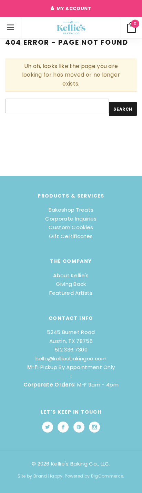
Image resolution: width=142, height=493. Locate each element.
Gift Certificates (71, 236)
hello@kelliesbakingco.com (71, 358)
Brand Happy (48, 476)
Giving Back (71, 284)
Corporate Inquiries (71, 218)
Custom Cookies (71, 227)
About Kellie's (71, 275)
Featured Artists (70, 292)
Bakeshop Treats (71, 209)
